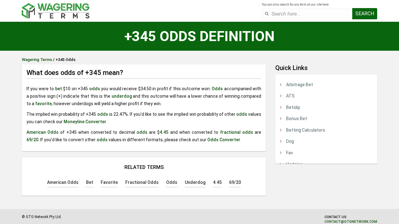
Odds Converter (223, 139)
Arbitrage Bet (299, 84)
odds (94, 88)
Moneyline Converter (85, 121)
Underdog (195, 182)
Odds (217, 88)
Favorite (109, 182)
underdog (122, 96)
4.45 (164, 132)
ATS (290, 95)
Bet (89, 182)
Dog (290, 141)
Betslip (293, 107)
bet (58, 88)
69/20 (32, 139)
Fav (289, 152)
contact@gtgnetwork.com (350, 222)
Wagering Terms (37, 59)
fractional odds (236, 132)
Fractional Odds (142, 182)
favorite (43, 103)
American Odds (42, 132)
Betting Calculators (305, 130)
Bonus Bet (296, 118)
